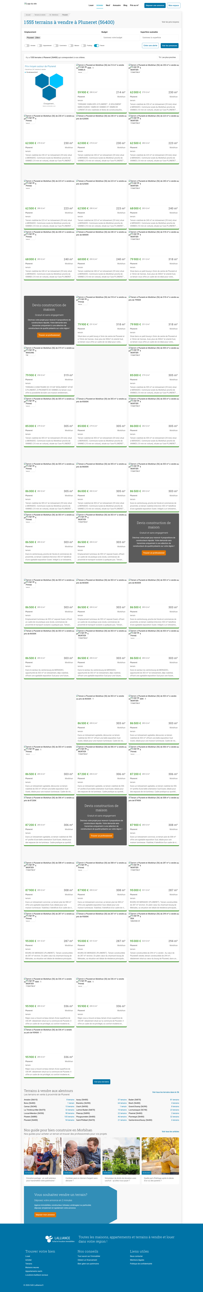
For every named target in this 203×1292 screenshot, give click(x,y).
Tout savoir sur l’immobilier (89, 1256)
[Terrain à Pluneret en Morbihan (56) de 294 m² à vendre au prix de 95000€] (154, 925)
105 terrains (69, 1117)
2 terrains (175, 1113)
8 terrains (70, 1100)
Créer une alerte (150, 45)
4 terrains (175, 1103)
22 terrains (122, 1113)
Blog (125, 5)
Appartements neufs (33, 1271)
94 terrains (69, 1120)
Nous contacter (136, 1256)
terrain (102, 45)
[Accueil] (33, 5)
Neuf (108, 5)
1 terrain (70, 1103)
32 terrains (69, 1110)
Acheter (99, 5)
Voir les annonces (169, 46)
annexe (33, 45)
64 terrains (122, 1103)
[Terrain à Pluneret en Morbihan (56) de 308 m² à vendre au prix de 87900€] (154, 809)
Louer (91, 5)
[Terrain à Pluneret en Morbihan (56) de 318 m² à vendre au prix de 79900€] (154, 243)
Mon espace (174, 5)
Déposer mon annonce (45, 1215)
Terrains (28, 1264)
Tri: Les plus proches (167, 57)
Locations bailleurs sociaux (36, 1275)
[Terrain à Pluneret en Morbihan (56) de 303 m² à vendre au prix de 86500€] (154, 475)
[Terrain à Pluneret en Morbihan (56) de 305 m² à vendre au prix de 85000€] (154, 359)
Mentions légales (137, 1260)
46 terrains (122, 1117)
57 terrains (122, 1100)
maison (76, 45)
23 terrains (174, 1110)
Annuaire (117, 5)
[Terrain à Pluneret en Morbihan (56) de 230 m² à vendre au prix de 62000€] (154, 76)
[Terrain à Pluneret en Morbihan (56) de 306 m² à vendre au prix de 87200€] (101, 758)
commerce (63, 45)
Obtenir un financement (87, 1260)
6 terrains (175, 1120)
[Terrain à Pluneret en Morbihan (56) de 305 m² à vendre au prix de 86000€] (154, 410)
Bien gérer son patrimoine (88, 1264)
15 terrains (69, 1106)
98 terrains (69, 1113)
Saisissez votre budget (112, 37)
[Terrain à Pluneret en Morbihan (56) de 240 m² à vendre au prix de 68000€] (154, 192)
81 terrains (174, 1100)
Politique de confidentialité (141, 1264)
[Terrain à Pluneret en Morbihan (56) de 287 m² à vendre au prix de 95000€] (154, 874)
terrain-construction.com (49, 106)
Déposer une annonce (155, 5)
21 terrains (122, 1120)
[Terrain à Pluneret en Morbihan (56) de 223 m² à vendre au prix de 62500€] (154, 127)
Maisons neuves (32, 1267)
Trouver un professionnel (49, 335)
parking (89, 45)
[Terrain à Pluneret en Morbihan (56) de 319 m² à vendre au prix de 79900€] (49, 359)
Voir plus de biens (101, 1082)
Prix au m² (134, 5)
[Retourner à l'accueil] (50, 1239)
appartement (47, 45)
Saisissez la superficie (151, 37)
